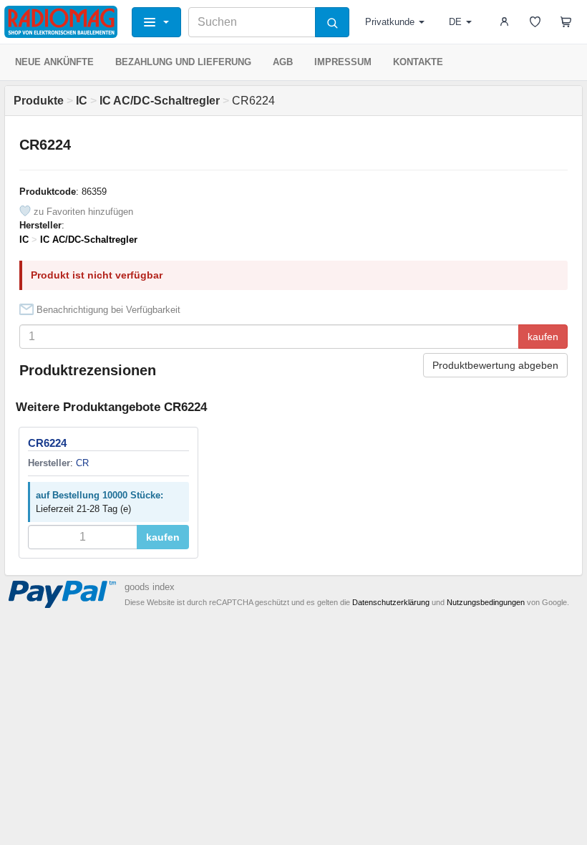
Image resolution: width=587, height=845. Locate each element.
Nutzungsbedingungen (486, 602)
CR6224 (47, 443)
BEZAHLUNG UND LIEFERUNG (183, 62)
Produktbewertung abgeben (495, 365)
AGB (283, 62)
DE (455, 21)
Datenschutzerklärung (391, 602)
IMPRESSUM (343, 62)
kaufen (543, 336)
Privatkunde (389, 21)
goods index (150, 586)
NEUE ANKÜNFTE (54, 62)
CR (82, 463)
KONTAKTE (418, 62)
